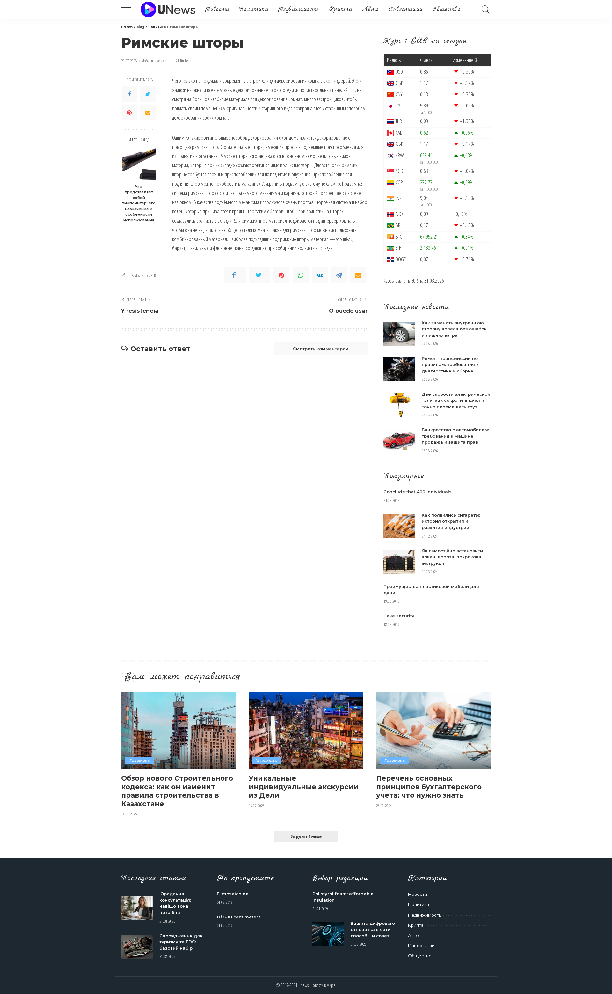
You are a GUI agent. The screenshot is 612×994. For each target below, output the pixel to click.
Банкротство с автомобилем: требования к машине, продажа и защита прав (455, 436)
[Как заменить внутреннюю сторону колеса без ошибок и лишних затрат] (399, 334)
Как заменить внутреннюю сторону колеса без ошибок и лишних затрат (454, 329)
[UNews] (167, 9)
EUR (414, 280)
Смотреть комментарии (320, 348)
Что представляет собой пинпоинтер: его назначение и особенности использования (139, 203)
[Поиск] (486, 9)
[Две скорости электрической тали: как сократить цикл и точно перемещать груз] (399, 405)
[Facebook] (129, 94)
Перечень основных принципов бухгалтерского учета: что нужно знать (429, 786)
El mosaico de (233, 893)
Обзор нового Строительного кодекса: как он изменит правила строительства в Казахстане (177, 791)
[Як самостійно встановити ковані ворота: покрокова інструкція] (399, 562)
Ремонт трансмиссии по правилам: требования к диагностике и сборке (450, 364)
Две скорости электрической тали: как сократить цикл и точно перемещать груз (456, 400)
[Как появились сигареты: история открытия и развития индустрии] (399, 526)
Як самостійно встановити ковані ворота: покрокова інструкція (452, 557)
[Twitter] (148, 94)
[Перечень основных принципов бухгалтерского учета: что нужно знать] (433, 730)
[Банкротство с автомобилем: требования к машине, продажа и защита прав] (399, 441)
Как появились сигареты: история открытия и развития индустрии (451, 521)
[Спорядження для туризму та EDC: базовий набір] (137, 947)
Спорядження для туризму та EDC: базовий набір (181, 942)
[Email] (148, 112)
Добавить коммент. (156, 61)
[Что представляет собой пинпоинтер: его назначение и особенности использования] (139, 163)
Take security (398, 615)
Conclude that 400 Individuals (417, 491)
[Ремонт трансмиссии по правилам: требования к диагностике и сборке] (399, 369)
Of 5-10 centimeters (239, 916)
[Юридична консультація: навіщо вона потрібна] (137, 908)
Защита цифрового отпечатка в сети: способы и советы (373, 929)
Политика (139, 761)
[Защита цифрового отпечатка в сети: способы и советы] (328, 934)
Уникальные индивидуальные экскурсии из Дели (304, 786)
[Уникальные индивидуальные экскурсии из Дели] (306, 730)
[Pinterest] (129, 112)
